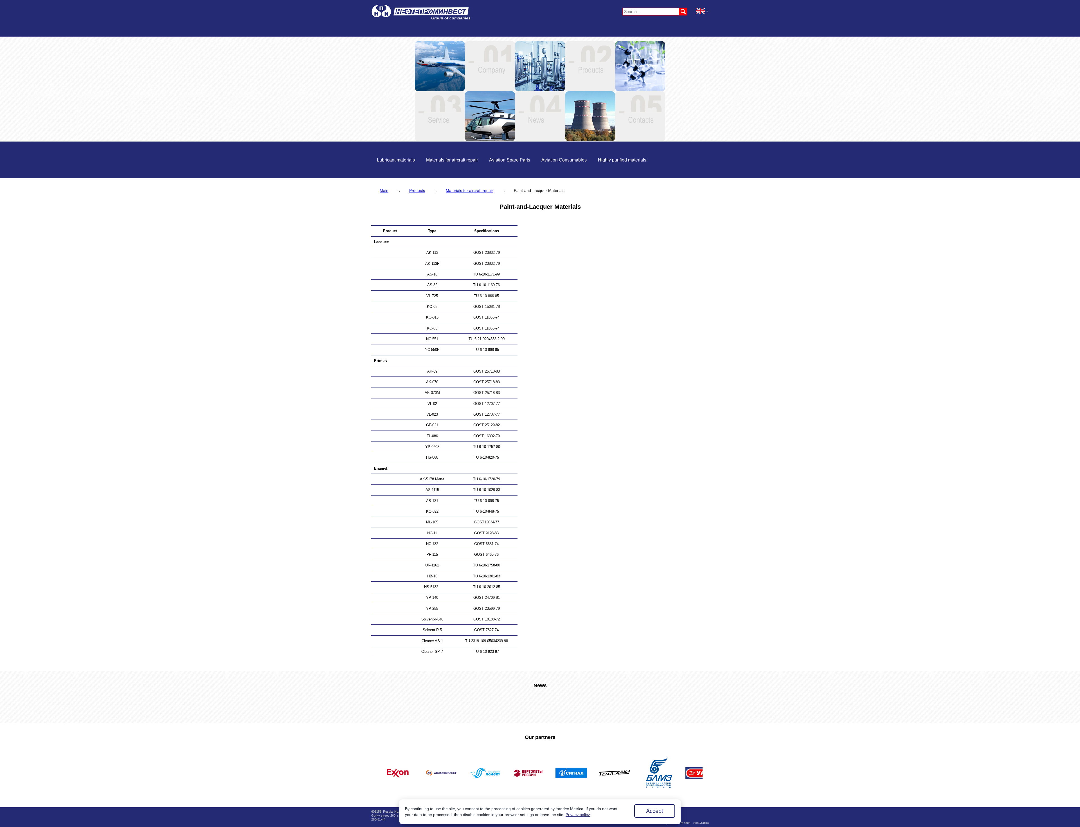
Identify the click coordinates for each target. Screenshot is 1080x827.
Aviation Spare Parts (509, 160)
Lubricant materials (396, 160)
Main (384, 190)
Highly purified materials (622, 160)
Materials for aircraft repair (452, 160)
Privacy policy (578, 814)
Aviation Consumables (564, 160)
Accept (654, 811)
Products (417, 190)
